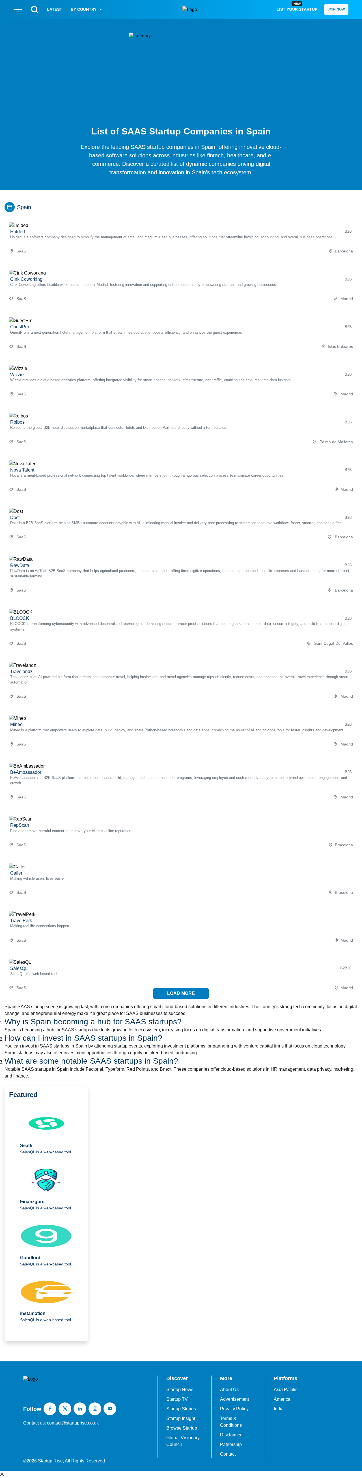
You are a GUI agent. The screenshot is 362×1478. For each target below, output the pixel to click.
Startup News (179, 1389)
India (279, 1408)
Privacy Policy (234, 1408)
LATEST (54, 9)
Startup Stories (181, 1408)
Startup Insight (180, 1418)
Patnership (231, 1444)
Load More (181, 993)
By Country (83, 9)
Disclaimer (231, 1434)
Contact (228, 1454)
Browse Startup (181, 1428)
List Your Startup (297, 7)
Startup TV (177, 1399)
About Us (229, 1389)
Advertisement (234, 1399)
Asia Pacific (286, 1389)
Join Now (336, 9)
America (282, 1399)
